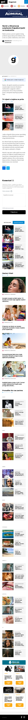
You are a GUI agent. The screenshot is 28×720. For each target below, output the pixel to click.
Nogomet (12, 2)
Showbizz (23, 6)
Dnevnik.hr (6, 6)
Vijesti (15, 6)
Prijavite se (14, 212)
